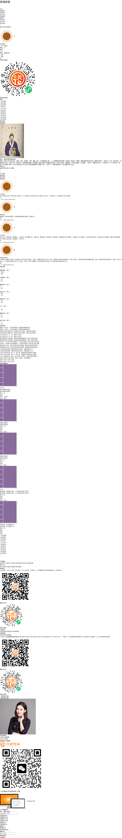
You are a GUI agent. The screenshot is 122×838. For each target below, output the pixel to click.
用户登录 (7, 567)
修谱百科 (2, 12)
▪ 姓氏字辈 (3, 114)
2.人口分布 (3, 108)
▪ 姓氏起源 (3, 103)
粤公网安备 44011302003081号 (52, 637)
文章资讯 (7, 563)
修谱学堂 (2, 563)
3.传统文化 (3, 110)
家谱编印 (2, 11)
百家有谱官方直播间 (5, 635)
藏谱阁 (2, 18)
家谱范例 (8, 27)
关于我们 (2, 21)
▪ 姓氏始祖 (3, 105)
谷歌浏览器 (30, 563)
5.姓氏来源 (3, 119)
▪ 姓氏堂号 (3, 112)
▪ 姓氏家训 (3, 115)
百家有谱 (18, 563)
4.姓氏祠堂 (3, 117)
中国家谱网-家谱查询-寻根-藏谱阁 (9, 631)
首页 (1, 9)
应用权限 (102, 637)
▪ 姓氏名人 (3, 106)
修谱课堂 (2, 16)
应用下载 (2, 14)
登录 (1, 27)
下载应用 (13, 563)
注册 (4, 27)
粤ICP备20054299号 (36, 637)
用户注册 (2, 567)
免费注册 (2, 23)
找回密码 (13, 567)
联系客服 (18, 567)
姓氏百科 (2, 20)
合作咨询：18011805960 (22, 570)
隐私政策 (107, 637)
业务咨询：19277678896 (7, 570)
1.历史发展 (3, 101)
